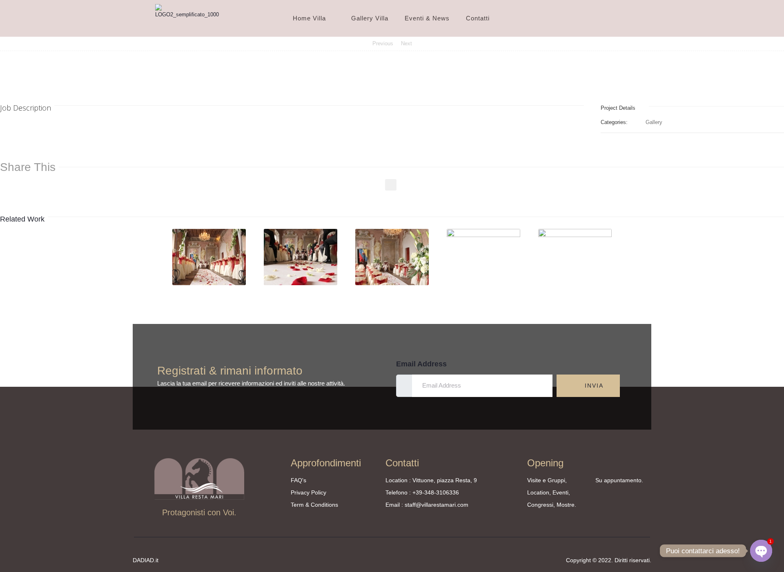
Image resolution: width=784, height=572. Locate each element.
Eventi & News (427, 18)
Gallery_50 (484, 282)
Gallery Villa (369, 18)
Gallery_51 (393, 282)
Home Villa (309, 18)
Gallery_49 (576, 282)
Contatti (478, 18)
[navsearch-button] (620, 18)
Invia (593, 385)
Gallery (654, 122)
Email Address (421, 364)
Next (406, 43)
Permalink (194, 241)
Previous (382, 43)
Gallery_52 (301, 282)
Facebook (390, 185)
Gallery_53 (210, 282)
